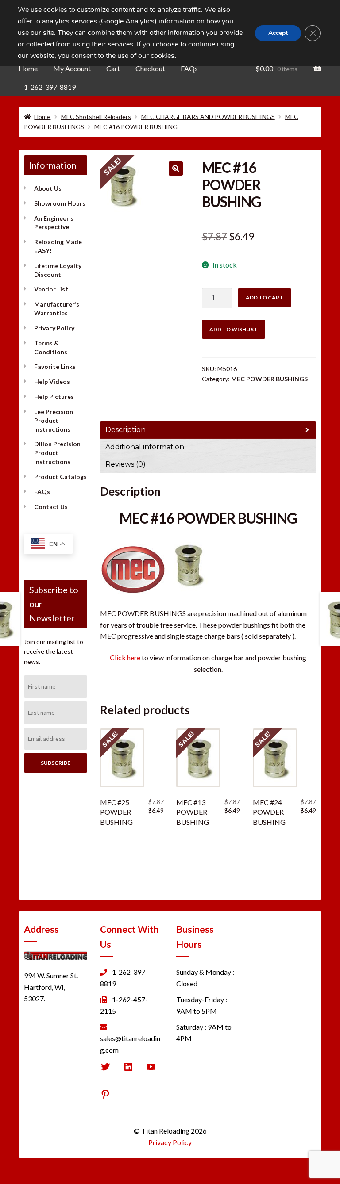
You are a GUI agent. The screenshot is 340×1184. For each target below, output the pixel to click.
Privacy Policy (54, 328)
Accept (278, 33)
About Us (48, 188)
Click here (125, 657)
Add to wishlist (233, 329)
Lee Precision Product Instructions (53, 420)
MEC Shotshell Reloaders (96, 116)
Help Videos (52, 381)
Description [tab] (125, 429)
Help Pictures (54, 396)
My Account (72, 68)
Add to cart (264, 297)
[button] (176, 168)
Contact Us (51, 506)
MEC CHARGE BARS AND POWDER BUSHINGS (208, 116)
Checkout (150, 68)
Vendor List (51, 289)
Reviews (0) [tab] (125, 464)
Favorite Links (55, 366)
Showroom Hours (59, 203)
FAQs (189, 68)
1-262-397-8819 (50, 87)
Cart (113, 68)
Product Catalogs (60, 476)
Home (28, 68)
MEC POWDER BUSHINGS (269, 379)
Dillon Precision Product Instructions (57, 452)
